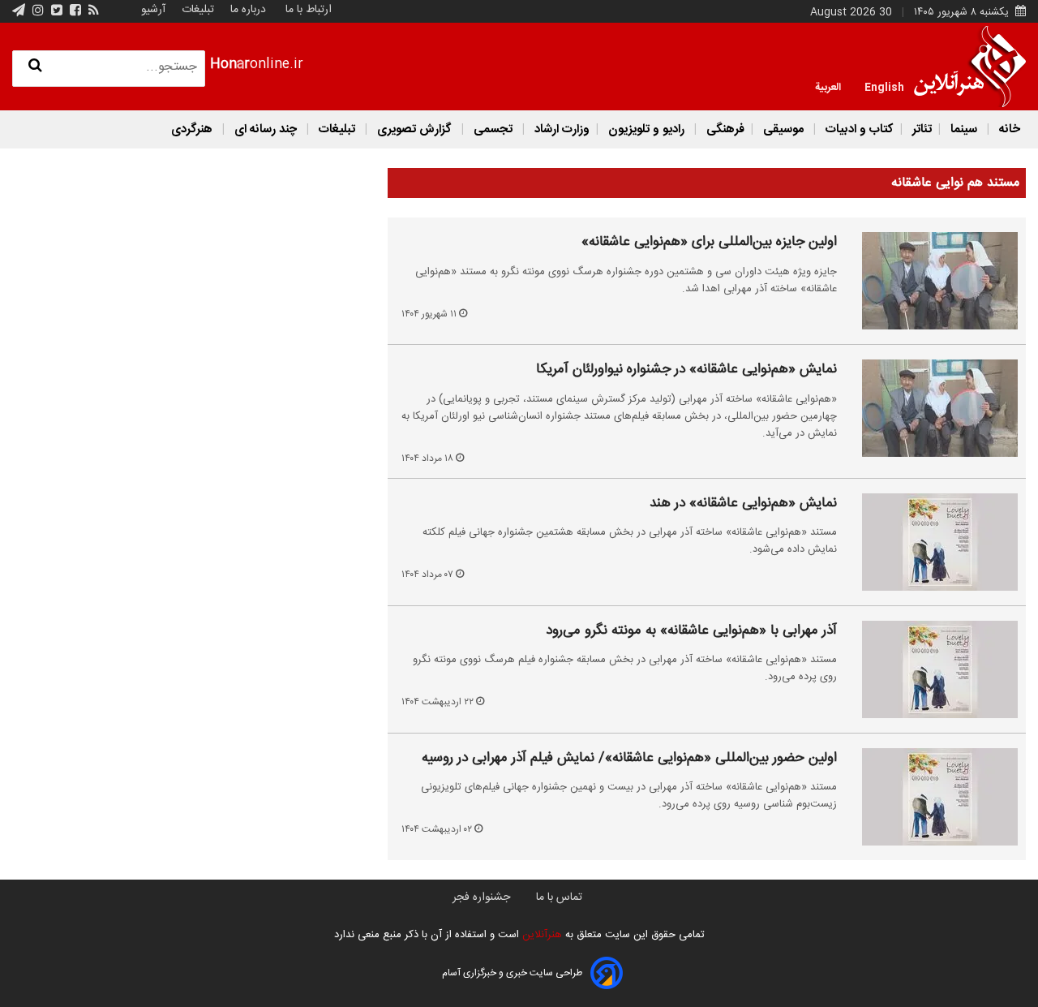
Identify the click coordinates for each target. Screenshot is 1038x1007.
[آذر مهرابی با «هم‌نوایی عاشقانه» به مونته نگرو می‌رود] (930, 669)
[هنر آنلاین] (970, 66)
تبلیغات (196, 9)
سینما (963, 129)
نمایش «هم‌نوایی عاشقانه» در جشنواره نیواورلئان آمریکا (686, 370)
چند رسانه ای (265, 129)
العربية (828, 86)
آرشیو (153, 9)
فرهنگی (723, 129)
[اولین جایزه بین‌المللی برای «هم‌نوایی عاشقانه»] (930, 280)
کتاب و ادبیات (858, 129)
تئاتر (920, 129)
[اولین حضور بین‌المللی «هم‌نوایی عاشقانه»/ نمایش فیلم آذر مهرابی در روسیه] (930, 797)
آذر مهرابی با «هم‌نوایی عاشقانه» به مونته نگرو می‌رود (691, 631)
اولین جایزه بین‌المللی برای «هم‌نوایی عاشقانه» (709, 242)
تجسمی (493, 129)
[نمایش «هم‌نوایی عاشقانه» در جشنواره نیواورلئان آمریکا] (930, 408)
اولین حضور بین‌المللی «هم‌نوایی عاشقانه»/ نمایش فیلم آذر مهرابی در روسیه (629, 758)
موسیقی (783, 129)
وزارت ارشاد (560, 129)
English (884, 86)
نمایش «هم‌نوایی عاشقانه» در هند (743, 503)
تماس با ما (559, 897)
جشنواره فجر (481, 897)
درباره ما (248, 9)
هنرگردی (192, 129)
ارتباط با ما (308, 9)
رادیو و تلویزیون (646, 129)
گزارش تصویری (414, 129)
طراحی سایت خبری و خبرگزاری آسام (512, 973)
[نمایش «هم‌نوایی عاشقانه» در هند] (930, 542)
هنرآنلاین (540, 935)
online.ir (256, 64)
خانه (1008, 129)
